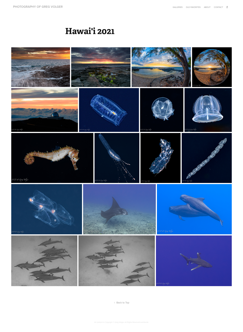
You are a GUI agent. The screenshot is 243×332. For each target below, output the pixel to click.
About (207, 7)
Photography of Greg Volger (38, 6)
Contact (218, 7)
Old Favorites (193, 7)
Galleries (178, 7)
